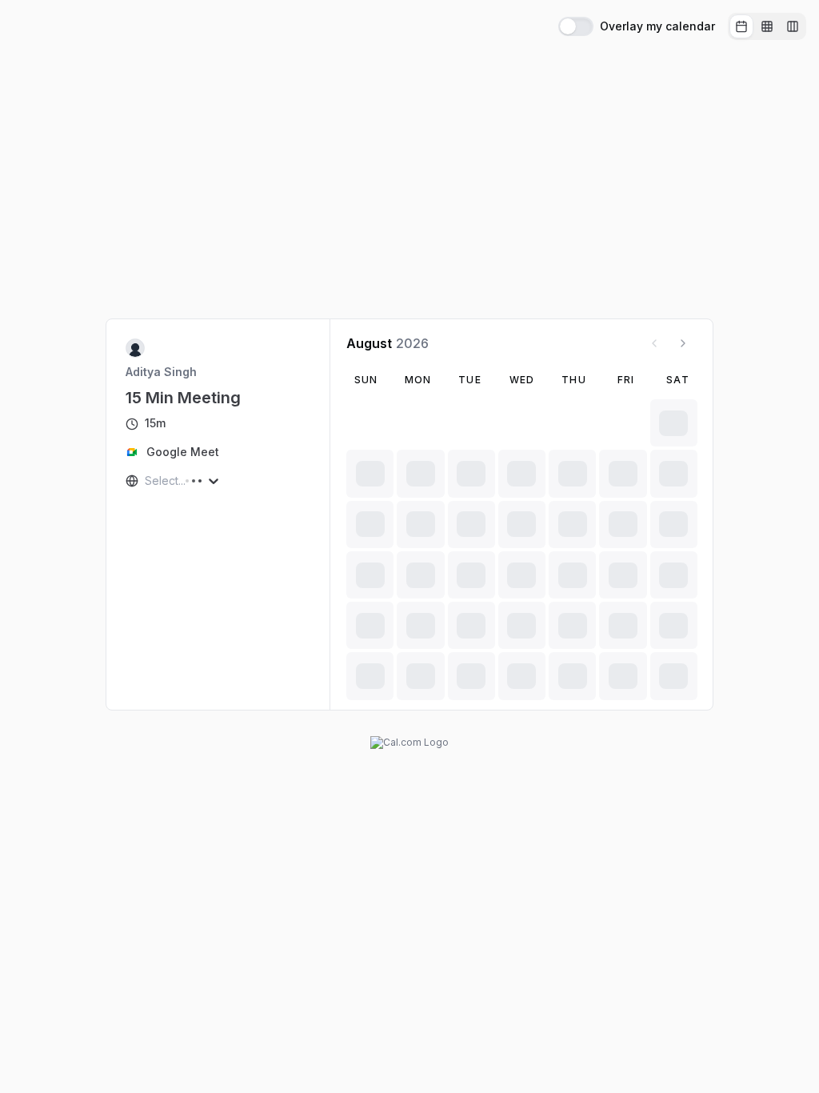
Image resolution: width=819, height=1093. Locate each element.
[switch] (575, 26)
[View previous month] (654, 343)
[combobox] (146, 480)
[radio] (741, 26)
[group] (767, 26)
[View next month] (683, 343)
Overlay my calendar (657, 26)
